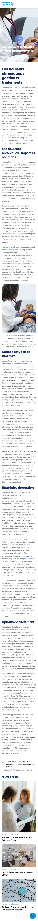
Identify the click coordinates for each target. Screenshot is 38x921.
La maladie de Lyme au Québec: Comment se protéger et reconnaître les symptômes (19, 764)
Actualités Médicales (10, 834)
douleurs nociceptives (21, 57)
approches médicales (10, 126)
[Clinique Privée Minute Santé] (8, 5)
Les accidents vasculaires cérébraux (18, 770)
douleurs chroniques (16, 55)
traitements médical (13, 250)
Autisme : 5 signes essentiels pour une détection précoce (17, 908)
